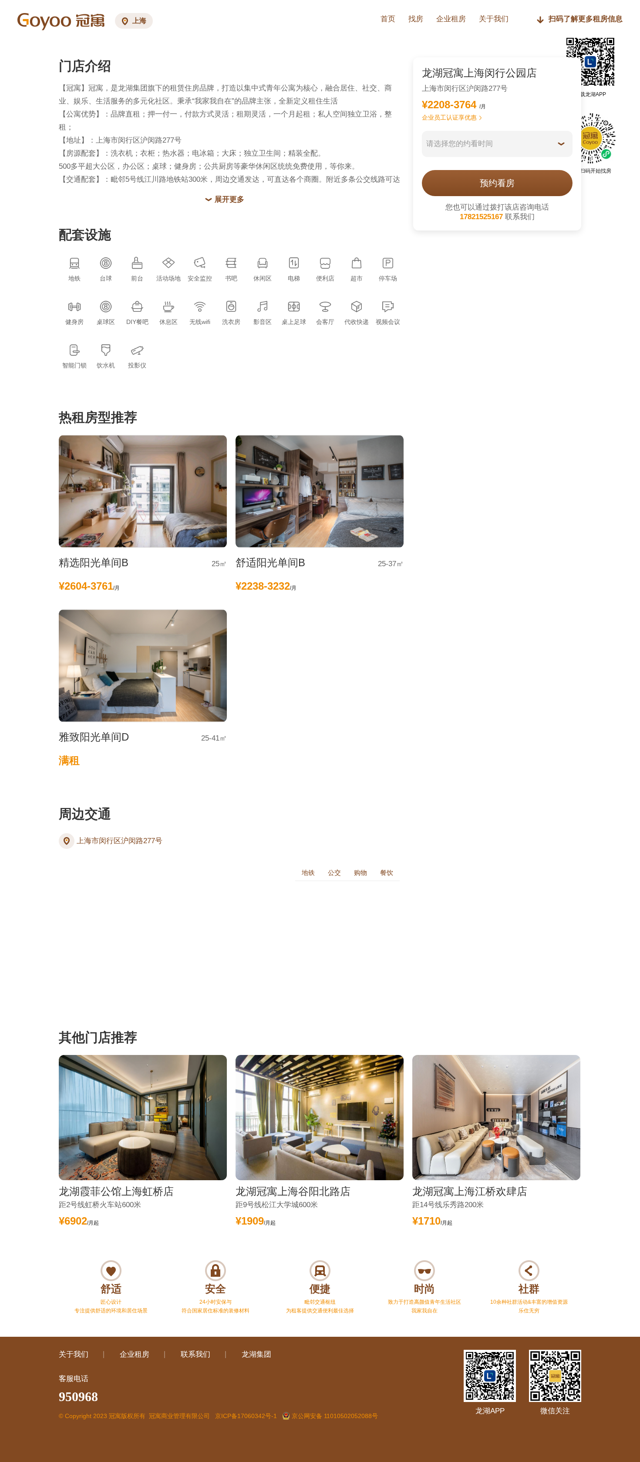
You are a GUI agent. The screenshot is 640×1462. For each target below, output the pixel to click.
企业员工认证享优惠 (449, 117)
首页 (388, 19)
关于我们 (73, 1354)
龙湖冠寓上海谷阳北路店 (293, 1191)
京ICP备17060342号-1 (246, 1415)
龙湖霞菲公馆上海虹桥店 (116, 1191)
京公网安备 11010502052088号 (334, 1415)
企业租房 (451, 19)
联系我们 (195, 1354)
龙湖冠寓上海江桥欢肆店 (469, 1191)
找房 (415, 19)
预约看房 (497, 183)
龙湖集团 (256, 1354)
